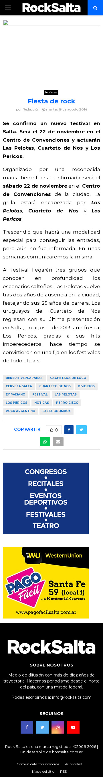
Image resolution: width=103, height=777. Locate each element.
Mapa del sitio (43, 771)
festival (39, 394)
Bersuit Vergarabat (24, 378)
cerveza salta (19, 386)
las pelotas (66, 394)
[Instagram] (58, 727)
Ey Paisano (15, 394)
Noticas (41, 403)
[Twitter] (42, 727)
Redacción (31, 109)
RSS (63, 771)
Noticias (51, 92)
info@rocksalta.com (72, 697)
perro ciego (67, 403)
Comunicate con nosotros (38, 764)
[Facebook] (27, 727)
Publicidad (73, 764)
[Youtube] (73, 727)
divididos (86, 386)
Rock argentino (20, 411)
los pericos (16, 403)
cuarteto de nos (55, 386)
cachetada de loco (68, 378)
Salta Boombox (56, 411)
